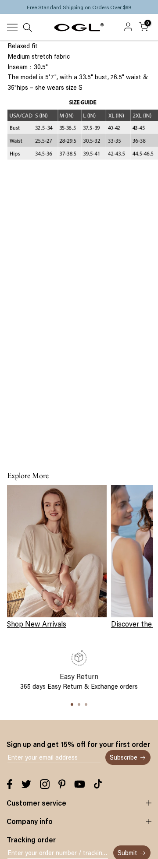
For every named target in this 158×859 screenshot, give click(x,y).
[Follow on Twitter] (26, 784)
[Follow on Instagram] (45, 784)
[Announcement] (79, 7)
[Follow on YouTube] (79, 784)
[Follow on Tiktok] (98, 784)
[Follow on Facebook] (10, 784)
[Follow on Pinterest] (62, 784)
